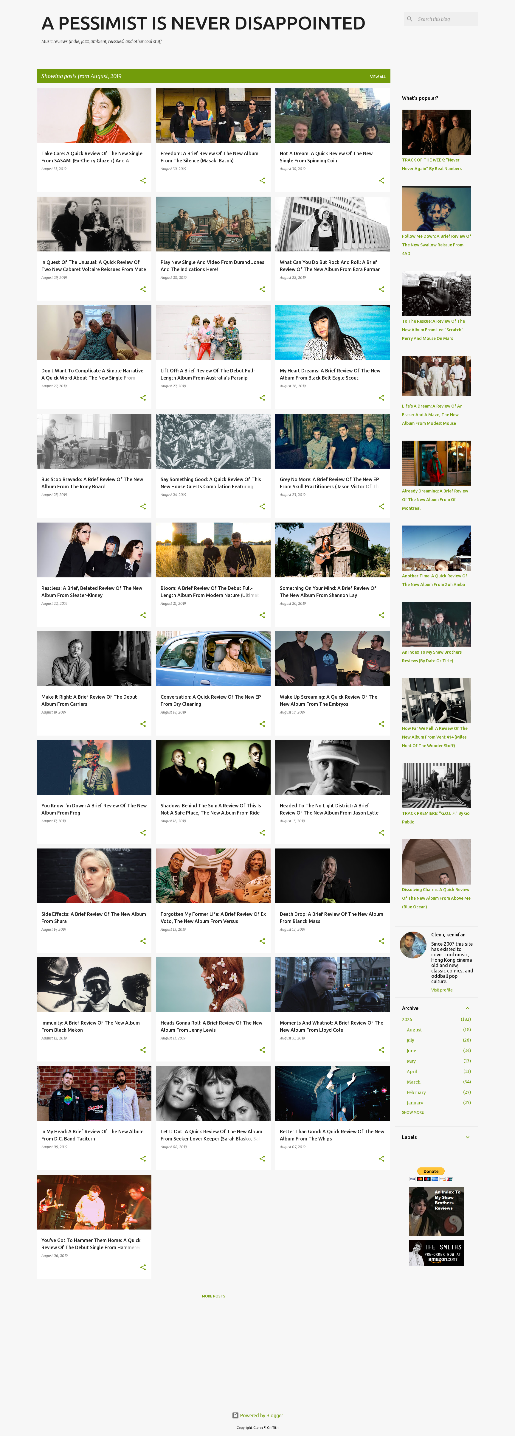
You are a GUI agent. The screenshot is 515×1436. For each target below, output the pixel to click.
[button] (143, 181)
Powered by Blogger (261, 1415)
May (411, 1061)
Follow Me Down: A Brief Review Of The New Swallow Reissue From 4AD (436, 245)
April (412, 1071)
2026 (407, 1019)
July (410, 1040)
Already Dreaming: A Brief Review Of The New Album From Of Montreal (435, 500)
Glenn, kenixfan (448, 934)
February (416, 1092)
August (414, 1030)
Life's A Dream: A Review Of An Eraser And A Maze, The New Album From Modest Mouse (432, 415)
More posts (213, 1296)
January (415, 1103)
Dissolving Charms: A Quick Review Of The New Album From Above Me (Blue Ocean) (436, 898)
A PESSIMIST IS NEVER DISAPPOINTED (203, 22)
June (411, 1050)
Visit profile (442, 990)
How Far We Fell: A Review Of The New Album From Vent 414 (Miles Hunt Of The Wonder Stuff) (435, 737)
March (414, 1082)
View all (378, 77)
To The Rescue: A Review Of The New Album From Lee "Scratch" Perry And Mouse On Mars (433, 330)
